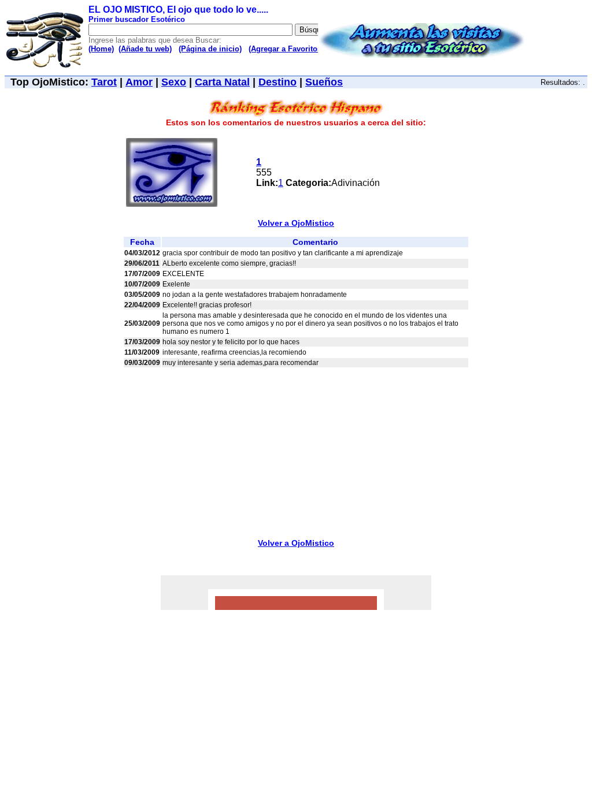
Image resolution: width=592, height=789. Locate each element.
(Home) (101, 48)
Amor (139, 82)
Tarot (104, 82)
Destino (277, 82)
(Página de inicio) (210, 48)
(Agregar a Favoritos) (286, 48)
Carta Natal (222, 82)
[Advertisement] (296, 449)
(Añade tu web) (145, 48)
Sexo (173, 82)
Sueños (324, 82)
